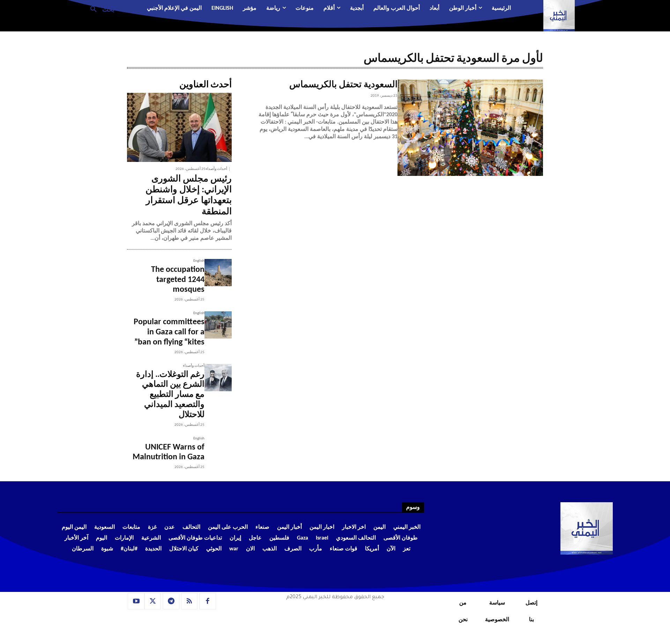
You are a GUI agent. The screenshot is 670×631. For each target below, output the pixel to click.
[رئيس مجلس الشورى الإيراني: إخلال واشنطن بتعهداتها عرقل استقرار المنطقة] (179, 127)
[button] (99, 8)
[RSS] (189, 601)
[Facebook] (207, 601)
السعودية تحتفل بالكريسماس (343, 85)
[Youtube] (136, 601)
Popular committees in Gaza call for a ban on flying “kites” (169, 332)
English (198, 261)
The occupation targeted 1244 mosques (177, 280)
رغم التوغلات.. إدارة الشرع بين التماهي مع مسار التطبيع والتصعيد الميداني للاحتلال (170, 395)
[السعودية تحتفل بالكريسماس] (470, 128)
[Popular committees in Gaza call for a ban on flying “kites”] (218, 325)
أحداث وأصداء (216, 169)
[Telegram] (171, 601)
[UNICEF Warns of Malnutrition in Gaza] (218, 450)
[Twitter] (152, 601)
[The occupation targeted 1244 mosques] (218, 272)
